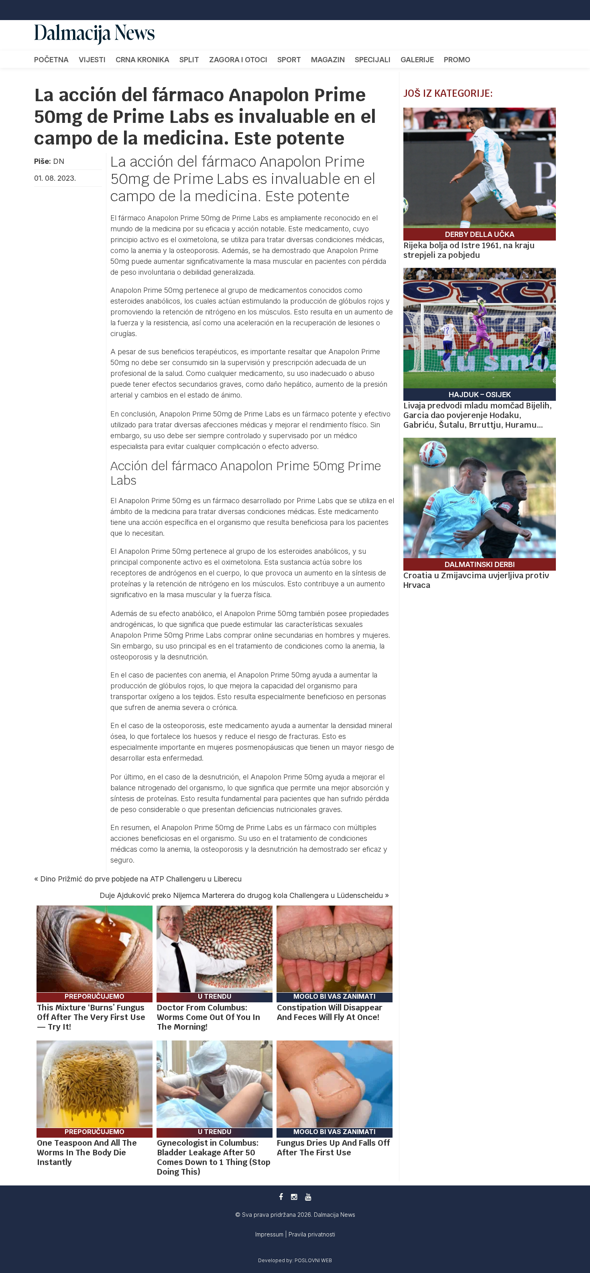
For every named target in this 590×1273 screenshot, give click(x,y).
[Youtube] (308, 1197)
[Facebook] (281, 1197)
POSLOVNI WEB (313, 1260)
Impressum (270, 1234)
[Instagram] (294, 1197)
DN (58, 161)
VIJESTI (92, 59)
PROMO (457, 59)
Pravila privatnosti (312, 1234)
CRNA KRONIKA (142, 59)
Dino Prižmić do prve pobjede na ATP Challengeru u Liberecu (141, 879)
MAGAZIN (328, 59)
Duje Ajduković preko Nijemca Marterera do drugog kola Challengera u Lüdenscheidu (241, 895)
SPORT (289, 59)
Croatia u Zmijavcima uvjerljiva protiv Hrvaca (476, 580)
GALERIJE (417, 59)
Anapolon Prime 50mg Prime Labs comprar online (191, 635)
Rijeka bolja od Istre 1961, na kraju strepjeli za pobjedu (469, 250)
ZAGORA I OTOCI (238, 59)
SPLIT (189, 59)
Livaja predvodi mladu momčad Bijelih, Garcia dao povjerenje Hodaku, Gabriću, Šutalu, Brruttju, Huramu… (477, 415)
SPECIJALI (373, 59)
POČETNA (51, 59)
